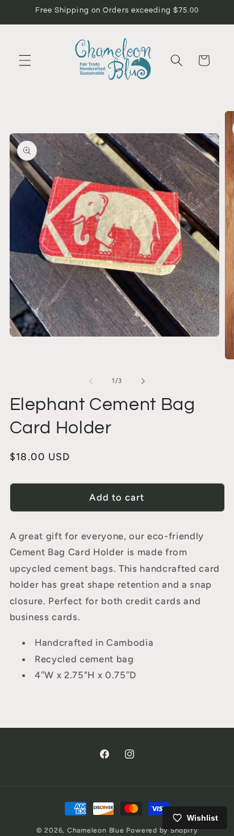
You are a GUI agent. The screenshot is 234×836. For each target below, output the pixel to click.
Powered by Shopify (162, 830)
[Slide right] (143, 381)
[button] (25, 60)
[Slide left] (90, 381)
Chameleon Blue (95, 830)
